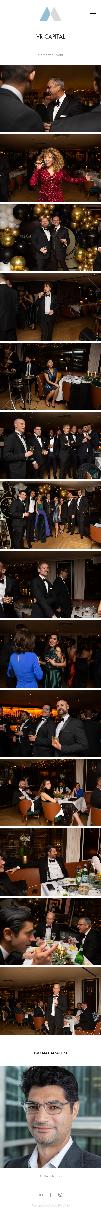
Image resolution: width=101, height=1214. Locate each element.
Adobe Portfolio (59, 1205)
